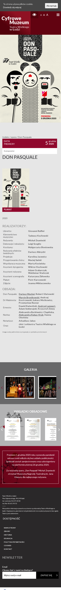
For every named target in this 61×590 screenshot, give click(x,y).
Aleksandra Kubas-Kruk (31, 314)
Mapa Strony (10, 528)
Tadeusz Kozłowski (38, 235)
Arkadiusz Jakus (27, 320)
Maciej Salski (35, 260)
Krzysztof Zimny (46, 308)
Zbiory (7, 531)
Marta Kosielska (36, 263)
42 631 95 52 (12, 503)
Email (17, 566)
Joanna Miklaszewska (39, 283)
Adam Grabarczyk (37, 270)
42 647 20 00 (15, 501)
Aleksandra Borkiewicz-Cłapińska (36, 312)
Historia (8, 535)
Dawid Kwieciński (28, 306)
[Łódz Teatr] (15, 23)
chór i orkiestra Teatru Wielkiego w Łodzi (37, 325)
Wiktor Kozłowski (37, 267)
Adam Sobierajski (28, 308)
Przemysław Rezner (29, 302)
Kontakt (8, 549)
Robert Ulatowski (45, 294)
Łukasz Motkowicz (42, 300)
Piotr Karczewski (37, 279)
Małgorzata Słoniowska (40, 247)
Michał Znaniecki (37, 240)
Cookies (7, 545)
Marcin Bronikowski (29, 297)
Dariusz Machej (27, 294)
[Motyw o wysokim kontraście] (34, 14)
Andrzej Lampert (46, 306)
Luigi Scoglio (34, 243)
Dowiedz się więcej (12, 7)
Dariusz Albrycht (37, 252)
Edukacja (8, 538)
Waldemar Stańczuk (38, 273)
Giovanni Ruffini (36, 231)
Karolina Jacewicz (37, 256)
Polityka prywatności (14, 542)
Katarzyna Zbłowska (39, 276)
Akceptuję (51, 5)
